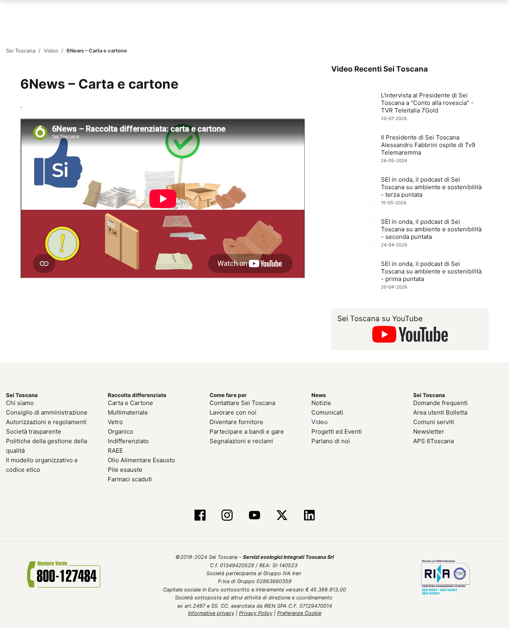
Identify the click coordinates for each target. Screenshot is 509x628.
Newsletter (428, 431)
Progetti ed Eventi (336, 431)
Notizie (321, 403)
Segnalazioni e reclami (241, 441)
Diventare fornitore (236, 422)
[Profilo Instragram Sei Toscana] (227, 515)
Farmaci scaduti (130, 479)
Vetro (115, 422)
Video (319, 422)
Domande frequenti (440, 403)
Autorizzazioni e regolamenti (46, 422)
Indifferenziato (128, 441)
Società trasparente (33, 431)
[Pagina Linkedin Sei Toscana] (309, 515)
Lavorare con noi (233, 412)
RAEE (115, 450)
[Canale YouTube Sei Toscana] (255, 515)
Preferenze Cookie (299, 613)
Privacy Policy (255, 613)
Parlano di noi (330, 441)
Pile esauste (125, 469)
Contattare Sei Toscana (242, 403)
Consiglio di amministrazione (46, 412)
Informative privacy (211, 613)
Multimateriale (128, 412)
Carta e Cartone (130, 403)
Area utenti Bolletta (440, 412)
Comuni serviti (433, 422)
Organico (120, 431)
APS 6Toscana (433, 441)
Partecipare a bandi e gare (247, 431)
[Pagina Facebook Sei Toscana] (200, 515)
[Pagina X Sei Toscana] (282, 515)
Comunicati (327, 412)
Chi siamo (20, 403)
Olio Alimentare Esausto (141, 460)
